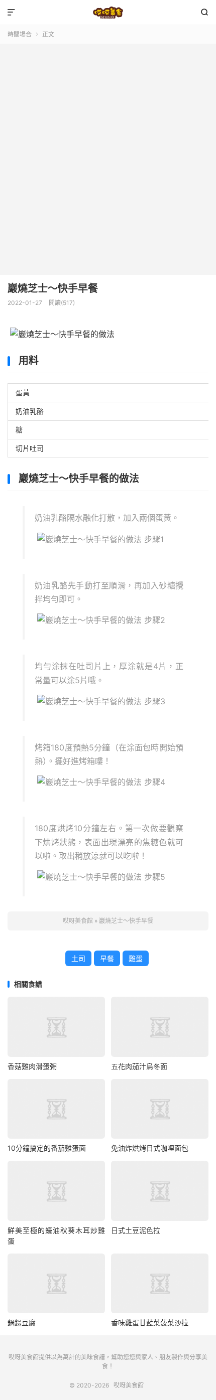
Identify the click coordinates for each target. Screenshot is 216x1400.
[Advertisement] (108, 157)
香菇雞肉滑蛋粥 (32, 1066)
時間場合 (20, 34)
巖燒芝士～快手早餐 (53, 288)
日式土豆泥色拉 (135, 1230)
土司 (78, 958)
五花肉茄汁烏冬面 (139, 1066)
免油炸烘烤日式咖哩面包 (149, 1148)
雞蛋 (136, 958)
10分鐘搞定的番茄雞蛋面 (47, 1148)
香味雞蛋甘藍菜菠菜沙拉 (149, 1322)
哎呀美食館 (108, 13)
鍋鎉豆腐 (22, 1322)
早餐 (107, 958)
